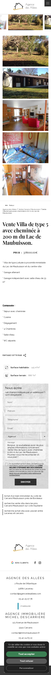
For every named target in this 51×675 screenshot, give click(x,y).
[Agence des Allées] (25, 7)
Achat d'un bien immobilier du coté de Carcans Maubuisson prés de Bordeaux (23, 497)
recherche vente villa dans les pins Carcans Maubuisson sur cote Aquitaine (23, 504)
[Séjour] (26, 115)
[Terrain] (26, 51)
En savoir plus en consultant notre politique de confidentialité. (26, 473)
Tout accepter (26, 654)
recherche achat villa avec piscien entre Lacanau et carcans (23, 512)
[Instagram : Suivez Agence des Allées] (40, 563)
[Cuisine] (26, 180)
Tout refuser (26, 661)
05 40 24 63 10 (25, 638)
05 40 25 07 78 (25, 599)
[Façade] (26, 83)
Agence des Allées (9, 209)
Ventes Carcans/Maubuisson (29, 209)
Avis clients (22, 563)
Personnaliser (26, 668)
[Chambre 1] (26, 147)
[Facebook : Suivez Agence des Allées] (35, 563)
